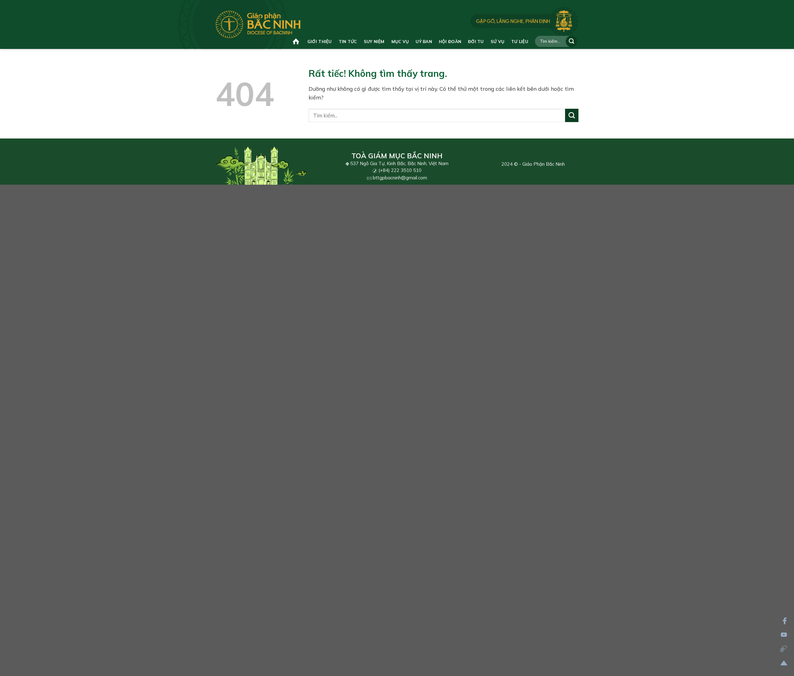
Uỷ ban (424, 41)
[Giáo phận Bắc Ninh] (258, 24)
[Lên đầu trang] (784, 663)
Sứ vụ (497, 41)
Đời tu (476, 41)
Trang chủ (297, 41)
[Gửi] (571, 41)
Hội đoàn (450, 41)
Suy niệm (374, 41)
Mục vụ (400, 41)
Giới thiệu (319, 41)
